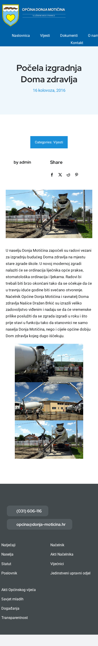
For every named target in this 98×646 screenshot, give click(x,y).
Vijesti (58, 142)
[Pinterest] (76, 175)
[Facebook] (52, 175)
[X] (60, 175)
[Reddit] (68, 175)
